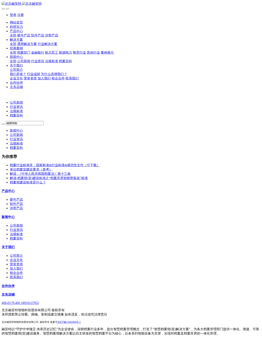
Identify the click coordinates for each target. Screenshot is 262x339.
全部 (13, 35)
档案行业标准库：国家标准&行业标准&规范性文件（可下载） (55, 165)
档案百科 (16, 115)
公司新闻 (16, 102)
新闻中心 (16, 130)
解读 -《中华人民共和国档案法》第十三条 (40, 173)
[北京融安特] (131, 4)
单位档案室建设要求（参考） (31, 169)
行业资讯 (16, 106)
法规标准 (16, 111)
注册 (20, 15)
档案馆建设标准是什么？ (28, 182)
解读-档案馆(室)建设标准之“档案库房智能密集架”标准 (49, 178)
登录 (13, 15)
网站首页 (16, 22)
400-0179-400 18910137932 (20, 303)
